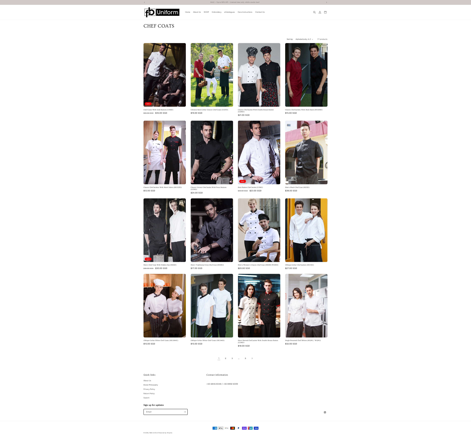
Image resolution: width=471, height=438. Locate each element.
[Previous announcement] (144, 2)
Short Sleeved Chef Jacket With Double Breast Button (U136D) (258, 341)
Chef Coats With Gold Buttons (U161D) (158, 110)
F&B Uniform (153, 433)
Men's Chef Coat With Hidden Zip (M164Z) (160, 265)
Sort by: (290, 39)
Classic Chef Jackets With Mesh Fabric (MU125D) (163, 187)
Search (147, 398)
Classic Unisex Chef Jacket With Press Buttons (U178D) (209, 188)
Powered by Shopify (165, 433)
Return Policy (149, 393)
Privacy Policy (149, 389)
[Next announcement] (326, 2)
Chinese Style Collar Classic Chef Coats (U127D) (209, 110)
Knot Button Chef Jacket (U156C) (250, 187)
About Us (147, 380)
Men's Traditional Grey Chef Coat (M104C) (207, 265)
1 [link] (218, 358)
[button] (314, 12)
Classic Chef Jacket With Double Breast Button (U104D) (256, 111)
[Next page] (252, 358)
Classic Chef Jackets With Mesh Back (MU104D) (303, 110)
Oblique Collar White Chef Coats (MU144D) (207, 340)
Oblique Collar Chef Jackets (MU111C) (299, 265)
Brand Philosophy (151, 385)
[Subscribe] (184, 412)
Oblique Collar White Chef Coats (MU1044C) (161, 340)
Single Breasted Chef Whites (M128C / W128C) (303, 340)
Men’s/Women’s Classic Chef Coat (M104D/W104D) (258, 265)
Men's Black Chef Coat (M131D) (297, 187)
